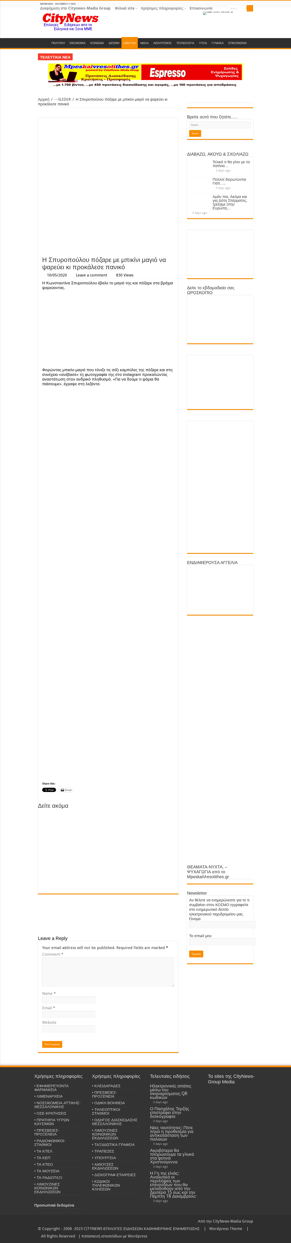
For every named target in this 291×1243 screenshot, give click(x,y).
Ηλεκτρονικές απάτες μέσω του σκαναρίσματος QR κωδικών (170, 1091)
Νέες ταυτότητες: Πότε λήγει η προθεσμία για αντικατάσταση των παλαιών (171, 1133)
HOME (43, 42)
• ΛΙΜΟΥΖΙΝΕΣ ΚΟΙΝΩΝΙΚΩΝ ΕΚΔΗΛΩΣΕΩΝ (47, 1188)
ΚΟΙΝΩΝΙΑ (97, 43)
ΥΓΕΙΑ (203, 43)
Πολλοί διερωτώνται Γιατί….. (229, 181)
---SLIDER (62, 99)
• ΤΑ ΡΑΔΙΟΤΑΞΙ (48, 1177)
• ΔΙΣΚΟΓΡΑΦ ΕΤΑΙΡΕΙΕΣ (114, 1175)
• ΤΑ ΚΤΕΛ (43, 1151)
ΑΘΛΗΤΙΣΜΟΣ (162, 43)
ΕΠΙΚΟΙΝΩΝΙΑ (237, 43)
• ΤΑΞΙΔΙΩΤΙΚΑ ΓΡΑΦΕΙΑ (113, 1144)
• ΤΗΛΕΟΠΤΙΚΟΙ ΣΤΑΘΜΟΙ (106, 1111)
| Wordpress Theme (222, 1228)
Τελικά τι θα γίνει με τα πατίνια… (231, 164)
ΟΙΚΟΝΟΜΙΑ (77, 43)
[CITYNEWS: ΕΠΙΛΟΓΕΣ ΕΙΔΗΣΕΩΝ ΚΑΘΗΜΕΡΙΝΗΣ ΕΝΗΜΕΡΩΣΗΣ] (71, 22)
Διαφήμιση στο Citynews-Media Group (75, 8)
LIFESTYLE (130, 43)
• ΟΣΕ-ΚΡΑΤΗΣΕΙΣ (50, 1113)
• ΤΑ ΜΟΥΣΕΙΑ (46, 1171)
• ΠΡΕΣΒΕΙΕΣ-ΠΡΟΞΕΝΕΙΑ (46, 1132)
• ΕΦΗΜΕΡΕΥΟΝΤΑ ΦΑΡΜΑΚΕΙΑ (51, 1088)
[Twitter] (247, 15)
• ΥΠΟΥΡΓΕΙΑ (104, 1158)
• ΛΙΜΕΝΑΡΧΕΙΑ (48, 1096)
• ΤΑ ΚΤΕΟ (43, 1164)
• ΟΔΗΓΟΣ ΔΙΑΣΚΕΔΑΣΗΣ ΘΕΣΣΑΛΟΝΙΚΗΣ (114, 1122)
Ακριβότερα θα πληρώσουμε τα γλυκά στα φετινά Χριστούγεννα (172, 1156)
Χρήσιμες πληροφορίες (162, 8)
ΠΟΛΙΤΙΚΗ (58, 43)
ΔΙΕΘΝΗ (114, 43)
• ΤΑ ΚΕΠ (42, 1158)
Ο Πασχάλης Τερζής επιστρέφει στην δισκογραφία (169, 1112)
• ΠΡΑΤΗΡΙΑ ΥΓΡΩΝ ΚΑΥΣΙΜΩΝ (51, 1122)
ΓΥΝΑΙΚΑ (218, 43)
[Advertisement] (108, 222)
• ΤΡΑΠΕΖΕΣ (103, 1151)
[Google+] (239, 15)
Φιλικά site (124, 8)
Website (49, 1022)
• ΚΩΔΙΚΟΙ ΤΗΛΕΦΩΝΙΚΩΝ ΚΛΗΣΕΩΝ (106, 1185)
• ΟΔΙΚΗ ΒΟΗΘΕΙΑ (108, 1103)
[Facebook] (243, 15)
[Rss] (234, 15)
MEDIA (144, 43)
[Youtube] (251, 15)
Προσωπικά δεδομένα (54, 1205)
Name (49, 993)
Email (48, 1008)
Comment (52, 954)
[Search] (250, 8)
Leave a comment (91, 275)
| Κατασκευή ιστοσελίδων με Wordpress (112, 1236)
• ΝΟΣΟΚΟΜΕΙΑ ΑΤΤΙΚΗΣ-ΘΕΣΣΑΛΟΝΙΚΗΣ (57, 1105)
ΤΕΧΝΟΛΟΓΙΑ (185, 43)
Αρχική (43, 99)
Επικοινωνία (201, 8)
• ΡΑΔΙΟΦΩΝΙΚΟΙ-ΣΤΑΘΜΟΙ (49, 1142)
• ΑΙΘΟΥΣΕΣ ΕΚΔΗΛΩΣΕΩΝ (105, 1166)
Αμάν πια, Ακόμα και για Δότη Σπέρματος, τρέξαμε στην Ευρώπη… (230, 202)
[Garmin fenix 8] (218, 13)
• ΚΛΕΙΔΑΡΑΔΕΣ (106, 1086)
